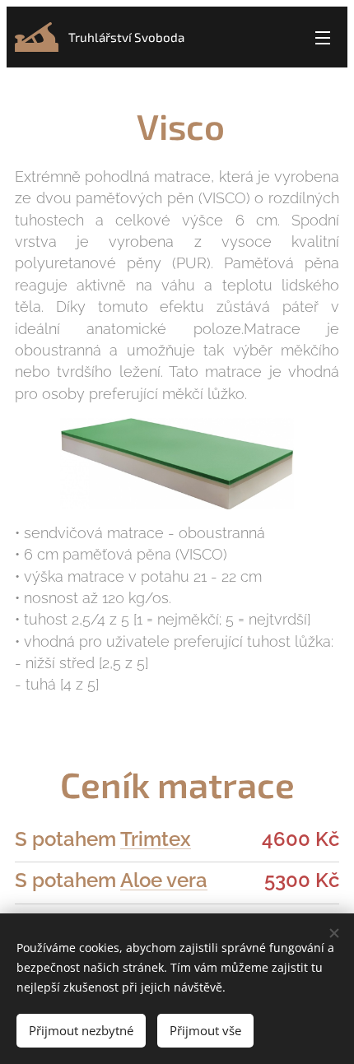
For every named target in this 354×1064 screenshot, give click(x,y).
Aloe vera (163, 880)
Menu (322, 37)
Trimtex (155, 839)
